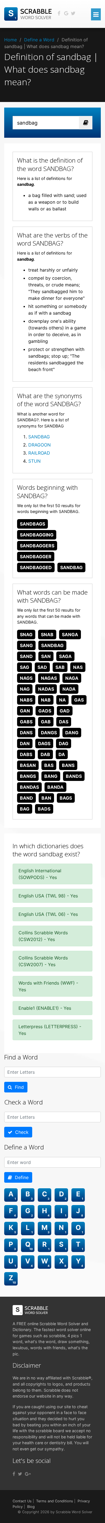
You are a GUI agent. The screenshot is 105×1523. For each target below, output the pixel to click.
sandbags (32, 524)
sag (24, 667)
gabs (26, 721)
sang (26, 645)
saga (65, 656)
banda (55, 787)
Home (10, 39)
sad (42, 667)
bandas (29, 787)
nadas (46, 689)
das (63, 721)
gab (46, 721)
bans (68, 765)
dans (26, 732)
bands (74, 776)
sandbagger (36, 556)
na (62, 700)
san (46, 656)
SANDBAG (39, 436)
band (26, 798)
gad (65, 711)
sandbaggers (37, 545)
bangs (28, 776)
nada (69, 689)
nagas (49, 678)
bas (48, 765)
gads (44, 711)
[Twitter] (20, 1474)
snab (47, 634)
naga (71, 678)
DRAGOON (39, 445)
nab (46, 700)
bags (66, 798)
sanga (70, 634)
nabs (26, 700)
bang (50, 776)
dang (71, 732)
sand (26, 656)
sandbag (71, 567)
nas (78, 667)
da (62, 754)
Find (18, 1087)
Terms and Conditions (54, 1501)
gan (25, 711)
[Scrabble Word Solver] (28, 13)
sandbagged (36, 567)
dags (44, 743)
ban (46, 798)
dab (45, 754)
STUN (34, 461)
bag (24, 809)
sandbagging (36, 535)
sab (60, 667)
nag (25, 689)
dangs (49, 732)
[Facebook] (14, 1474)
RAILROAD (39, 453)
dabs (26, 754)
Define (20, 1177)
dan (25, 743)
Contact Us (22, 1501)
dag (63, 743)
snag (26, 634)
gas (79, 700)
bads (44, 809)
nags (26, 678)
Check (20, 1132)
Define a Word (39, 39)
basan (28, 765)
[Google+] (28, 1474)
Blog (31, 1507)
